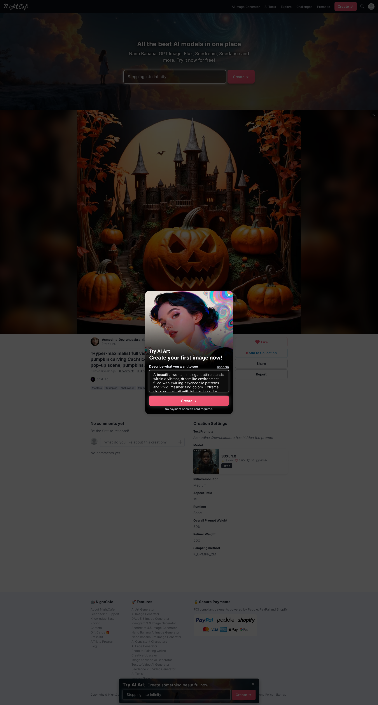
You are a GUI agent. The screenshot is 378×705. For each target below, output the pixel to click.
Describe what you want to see (173, 366)
